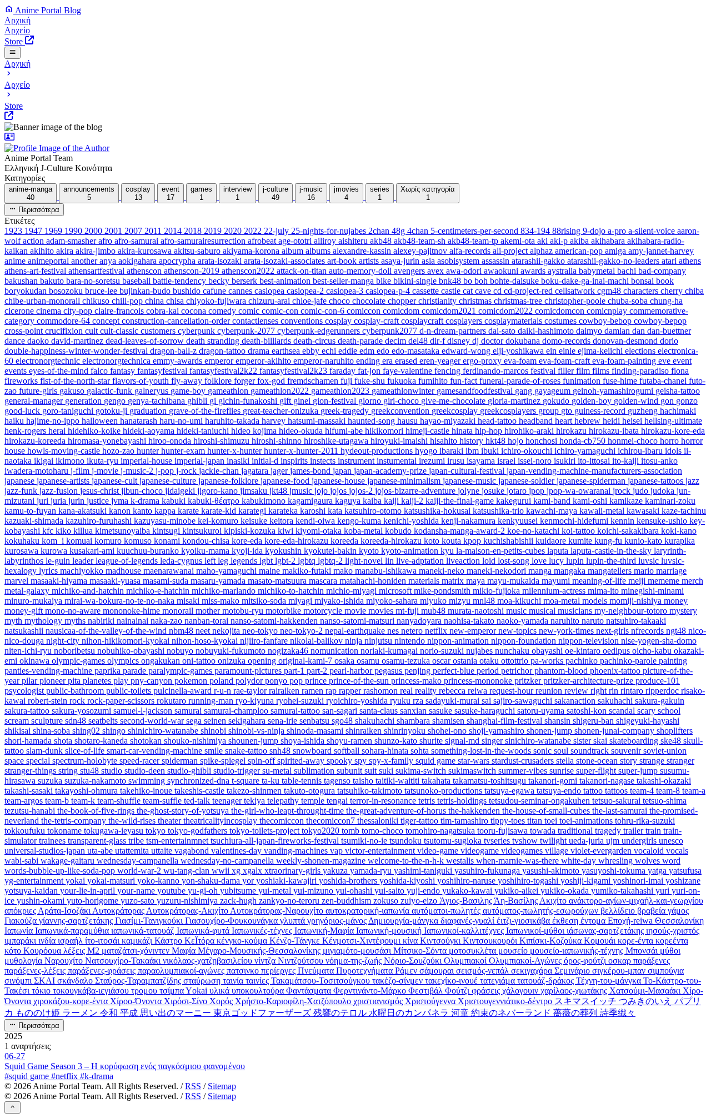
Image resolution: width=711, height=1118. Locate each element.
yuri (663, 890)
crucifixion (65, 330)
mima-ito (604, 590)
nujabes (480, 650)
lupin (576, 560)
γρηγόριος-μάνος (337, 920)
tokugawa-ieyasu (115, 830)
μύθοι (670, 950)
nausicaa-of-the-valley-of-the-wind (107, 630)
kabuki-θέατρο (215, 500)
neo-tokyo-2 (302, 630)
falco (100, 370)
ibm (473, 450)
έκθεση (566, 920)
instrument (357, 460)
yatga (658, 870)
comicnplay (608, 310)
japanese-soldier (527, 480)
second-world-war (153, 720)
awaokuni (502, 270)
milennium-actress (555, 590)
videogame (480, 850)
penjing (418, 670)
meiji (638, 580)
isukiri (566, 460)
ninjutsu (379, 640)
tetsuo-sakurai (617, 800)
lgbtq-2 (331, 560)
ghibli (198, 400)
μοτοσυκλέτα (473, 950)
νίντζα (266, 960)
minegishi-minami (652, 590)
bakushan (22, 280)
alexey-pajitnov (421, 250)
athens (690, 260)
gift (286, 400)
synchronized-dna (199, 780)
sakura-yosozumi (82, 710)
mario (645, 570)
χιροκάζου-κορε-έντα (71, 1001)
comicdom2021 (450, 310)
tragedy (609, 830)
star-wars (475, 760)
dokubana (523, 340)
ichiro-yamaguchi (586, 450)
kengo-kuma (360, 520)
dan (639, 330)
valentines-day (237, 850)
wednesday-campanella (139, 860)
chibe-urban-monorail (43, 300)
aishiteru (354, 240)
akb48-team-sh (421, 240)
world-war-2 (140, 870)
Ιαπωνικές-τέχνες (263, 930)
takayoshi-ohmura (87, 790)
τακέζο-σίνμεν (398, 980)
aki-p (560, 240)
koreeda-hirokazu (392, 540)
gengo (116, 400)
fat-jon (370, 370)
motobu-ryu (244, 610)
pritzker (528, 680)
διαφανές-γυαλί (468, 920)
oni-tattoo (200, 660)
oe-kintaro (584, 650)
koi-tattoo (579, 530)
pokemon (191, 680)
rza (419, 700)
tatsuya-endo (560, 790)
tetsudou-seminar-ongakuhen (540, 800)
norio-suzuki (443, 650)
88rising (567, 230)
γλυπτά (293, 920)
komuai (80, 540)
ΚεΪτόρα (200, 940)
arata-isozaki (221, 260)
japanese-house (339, 480)
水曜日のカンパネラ (410, 1012)
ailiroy (326, 240)
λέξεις (75, 950)
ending (369, 360)
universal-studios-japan (45, 850)
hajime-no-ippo (54, 420)
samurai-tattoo (296, 710)
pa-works (547, 660)
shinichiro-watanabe (164, 730)
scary (647, 710)
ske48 (671, 740)
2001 (114, 230)
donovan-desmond (626, 340)
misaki (189, 600)
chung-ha (666, 300)
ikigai (45, 460)
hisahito (444, 440)
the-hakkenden (475, 810)
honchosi (542, 440)
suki (387, 770)
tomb (352, 830)
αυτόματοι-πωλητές (447, 910)
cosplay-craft (377, 320)
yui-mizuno (314, 890)
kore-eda (248, 540)
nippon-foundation (524, 640)
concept (107, 320)
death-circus (315, 340)
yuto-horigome (94, 900)
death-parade (361, 340)
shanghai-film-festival (505, 720)
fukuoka (402, 380)
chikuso (97, 300)
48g (399, 230)
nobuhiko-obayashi (132, 650)
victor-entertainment (381, 850)
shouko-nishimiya (196, 740)
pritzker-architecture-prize (589, 680)
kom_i (54, 540)
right (599, 690)
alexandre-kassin (363, 250)
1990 (74, 230)
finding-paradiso (641, 370)
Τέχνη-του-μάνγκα (609, 980)
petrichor (517, 670)
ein (552, 350)
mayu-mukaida (514, 580)
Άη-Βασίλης (516, 900)
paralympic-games (181, 670)
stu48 (90, 770)
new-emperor (473, 630)
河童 (461, 1012)
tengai (338, 800)
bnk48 (451, 280)
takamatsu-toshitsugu (490, 780)
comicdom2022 (506, 310)
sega (195, 720)
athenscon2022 (249, 270)
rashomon (381, 690)
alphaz (542, 250)
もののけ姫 (39, 1012)
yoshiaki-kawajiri (287, 880)
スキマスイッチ (586, 1001)
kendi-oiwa (316, 520)
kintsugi (167, 530)
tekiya (255, 800)
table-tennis (303, 780)
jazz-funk (21, 490)
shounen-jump (254, 740)
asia (429, 260)
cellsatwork (576, 290)
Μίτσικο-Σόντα (421, 950)
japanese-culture (168, 480)
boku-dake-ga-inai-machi (586, 280)
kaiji (392, 500)
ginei (303, 400)
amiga (616, 250)
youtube (172, 890)
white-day (579, 860)
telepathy (284, 800)
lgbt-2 (286, 560)
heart (564, 420)
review (577, 690)
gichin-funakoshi (248, 400)
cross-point (24, 330)
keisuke (255, 520)
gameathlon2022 (281, 390)
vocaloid (650, 850)
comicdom (402, 310)
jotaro (518, 490)
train (654, 830)
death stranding (214, 340)
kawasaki (644, 510)
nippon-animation (459, 640)
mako (344, 570)
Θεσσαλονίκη (679, 920)
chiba (694, 290)
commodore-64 (64, 320)
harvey (275, 420)
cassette (426, 290)
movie (356, 610)
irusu (457, 460)
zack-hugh (239, 900)
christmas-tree (519, 300)
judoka (663, 490)
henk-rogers (26, 430)
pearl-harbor (351, 670)
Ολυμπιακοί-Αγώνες (526, 960)
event (682, 360)
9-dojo (595, 230)
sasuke (441, 710)
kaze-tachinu (684, 510)
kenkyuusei (519, 520)
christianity (438, 300)
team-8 (669, 790)
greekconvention (401, 410)
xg (237, 870)
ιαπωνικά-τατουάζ (144, 930)
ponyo (277, 680)
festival (544, 370)
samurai (189, 710)
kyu (448, 550)
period (489, 670)
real (407, 690)
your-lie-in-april (88, 890)
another (85, 260)
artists (370, 260)
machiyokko (83, 570)
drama (260, 350)
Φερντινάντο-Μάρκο (370, 990)
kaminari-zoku (670, 500)
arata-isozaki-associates (285, 260)
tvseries (498, 840)
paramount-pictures (249, 670)
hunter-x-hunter (235, 450)
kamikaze (627, 500)
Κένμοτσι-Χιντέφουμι (362, 940)
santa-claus (379, 710)
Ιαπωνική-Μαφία (325, 930)
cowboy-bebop (606, 320)
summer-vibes (523, 770)
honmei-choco (634, 440)
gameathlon (229, 390)
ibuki (491, 450)
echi (330, 350)
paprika (108, 670)
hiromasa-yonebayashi (108, 440)
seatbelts (104, 720)
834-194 (536, 230)
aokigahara (138, 260)
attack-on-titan (303, 270)
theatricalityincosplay (221, 820)
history (472, 440)
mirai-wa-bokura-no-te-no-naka (120, 600)
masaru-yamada (219, 580)
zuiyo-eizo (419, 900)
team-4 (643, 790)
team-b (58, 800)
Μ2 (94, 950)
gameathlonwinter (404, 390)
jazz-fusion (59, 490)
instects (324, 460)
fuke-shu (370, 380)
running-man (212, 700)
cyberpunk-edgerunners (319, 330)
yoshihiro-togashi (529, 880)
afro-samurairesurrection (204, 240)
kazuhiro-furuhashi (100, 520)
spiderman (181, 760)
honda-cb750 (583, 440)
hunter (149, 450)
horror (692, 440)
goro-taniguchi (69, 410)
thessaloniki (378, 820)
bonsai (643, 280)
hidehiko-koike (95, 430)
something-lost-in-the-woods (482, 750)
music (517, 610)
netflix (437, 630)
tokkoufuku (25, 830)
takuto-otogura (310, 790)
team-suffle (163, 800)
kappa (166, 510)
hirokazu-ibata (615, 430)
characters (641, 290)
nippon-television (589, 640)
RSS (193, 1086)
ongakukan (161, 660)
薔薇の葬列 (576, 1012)
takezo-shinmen (255, 790)
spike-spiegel (224, 760)
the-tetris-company (74, 820)
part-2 (318, 670)
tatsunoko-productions (444, 790)
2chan (380, 230)
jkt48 (279, 490)
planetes (98, 680)
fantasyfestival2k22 (224, 370)
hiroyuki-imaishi (400, 440)
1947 (34, 230)
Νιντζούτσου (302, 960)
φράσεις (487, 990)
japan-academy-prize (391, 470)
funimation (583, 380)
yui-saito (390, 890)
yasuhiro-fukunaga (488, 870)
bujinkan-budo (146, 290)
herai (58, 430)
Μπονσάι (642, 950)
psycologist (25, 690)
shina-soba (52, 730)
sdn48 (76, 720)
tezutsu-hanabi (30, 810)
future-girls (39, 390)
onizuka (233, 660)
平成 (130, 1012)
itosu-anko (659, 460)
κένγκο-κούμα (243, 940)
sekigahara (248, 720)
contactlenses (256, 320)
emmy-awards (178, 360)
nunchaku (513, 650)
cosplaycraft (423, 320)
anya (108, 260)
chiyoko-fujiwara (217, 300)
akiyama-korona (252, 250)
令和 (110, 1012)
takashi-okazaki (664, 780)
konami (168, 540)
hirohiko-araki (530, 430)
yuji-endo (424, 890)
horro (670, 440)
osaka (345, 660)
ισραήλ (71, 940)
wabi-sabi (22, 860)
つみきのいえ (646, 1001)
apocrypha (178, 260)
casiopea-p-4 (388, 290)
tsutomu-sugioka (454, 840)
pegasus (389, 670)
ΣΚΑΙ (45, 980)
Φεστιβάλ (426, 990)
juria (59, 500)
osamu (369, 660)
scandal (623, 710)
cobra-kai (163, 310)
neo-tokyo (261, 630)
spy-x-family (392, 760)
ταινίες (258, 980)
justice (99, 500)
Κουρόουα (43, 950)
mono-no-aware (74, 610)
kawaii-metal (603, 510)
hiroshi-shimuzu (222, 440)
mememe (665, 580)
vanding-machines (297, 850)
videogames (523, 850)
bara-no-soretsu (94, 280)
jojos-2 (362, 490)
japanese (20, 480)
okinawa (35, 660)
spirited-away (302, 760)
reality (427, 690)
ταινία (234, 980)
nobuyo (181, 650)
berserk (245, 280)
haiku (15, 420)
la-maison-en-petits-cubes (501, 550)
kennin (623, 520)
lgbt (267, 560)
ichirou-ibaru (641, 450)
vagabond (192, 850)
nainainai (134, 620)
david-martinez (78, 340)
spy (361, 760)
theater (170, 820)
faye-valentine (408, 370)
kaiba (373, 500)
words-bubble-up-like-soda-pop (60, 870)
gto (567, 410)
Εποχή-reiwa (631, 920)
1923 (14, 230)
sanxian (414, 710)
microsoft (396, 590)
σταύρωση (203, 980)
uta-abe (101, 850)
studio (112, 770)
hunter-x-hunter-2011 (302, 450)
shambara (414, 720)
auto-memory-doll (361, 270)
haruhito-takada (233, 420)
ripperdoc (663, 690)
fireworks (22, 380)
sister (583, 740)
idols (674, 450)
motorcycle (323, 610)
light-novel (365, 560)
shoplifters (675, 730)
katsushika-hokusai (438, 510)
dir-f (438, 340)
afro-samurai (137, 240)
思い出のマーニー (176, 1012)
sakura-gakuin (659, 700)
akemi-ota (518, 240)
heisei (633, 420)
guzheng (644, 410)
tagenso (338, 780)
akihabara (609, 240)
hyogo (427, 450)
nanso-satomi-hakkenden (275, 620)
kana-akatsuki (83, 510)
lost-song (515, 560)
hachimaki (678, 410)
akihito (43, 250)
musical (543, 610)
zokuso (386, 900)
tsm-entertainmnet (178, 840)
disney (459, 340)
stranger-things (31, 770)
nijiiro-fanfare (265, 640)
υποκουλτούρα (259, 990)
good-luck (23, 410)
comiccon (365, 310)
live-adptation (421, 560)
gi (213, 400)
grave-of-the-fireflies (206, 410)
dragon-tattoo (223, 350)
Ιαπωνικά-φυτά (204, 930)
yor (249, 880)
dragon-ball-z (174, 350)
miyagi (301, 600)
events (16, 370)
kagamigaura (311, 500)
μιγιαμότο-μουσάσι (358, 950)
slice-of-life (86, 750)
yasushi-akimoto (552, 870)
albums (319, 250)
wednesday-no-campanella (228, 860)
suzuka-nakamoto (96, 780)
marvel (17, 580)
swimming (147, 780)
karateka (284, 510)
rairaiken (285, 690)
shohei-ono (448, 730)
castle (452, 290)
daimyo (590, 330)
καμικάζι (138, 940)
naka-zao (167, 620)
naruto (594, 620)
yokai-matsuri (112, 880)
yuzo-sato (139, 900)
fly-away (187, 380)
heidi (612, 420)
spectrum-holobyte (85, 760)
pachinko (582, 660)
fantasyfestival (163, 370)
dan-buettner (669, 330)
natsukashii (25, 630)
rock (78, 700)
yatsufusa (685, 870)
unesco (671, 840)
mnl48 (485, 600)
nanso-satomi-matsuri (358, 620)
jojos (339, 490)
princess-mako (417, 680)
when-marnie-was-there (518, 860)
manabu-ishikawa (387, 570)
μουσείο (514, 950)
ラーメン (81, 1012)
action (34, 240)
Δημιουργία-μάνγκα (404, 920)
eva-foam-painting (625, 360)
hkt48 (496, 440)
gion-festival (335, 400)
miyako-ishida (340, 600)
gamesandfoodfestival (476, 390)
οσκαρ (620, 960)
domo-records (567, 340)
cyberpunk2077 (390, 330)
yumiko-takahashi (623, 890)
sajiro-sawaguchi (523, 700)
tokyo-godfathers (198, 830)
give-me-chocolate (454, 400)
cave (484, 290)
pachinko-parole (629, 660)
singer (493, 740)
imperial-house (147, 460)
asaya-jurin (401, 260)
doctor (493, 340)
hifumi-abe (345, 430)
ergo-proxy (483, 360)
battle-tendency (180, 280)
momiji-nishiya (636, 600)
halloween (101, 420)
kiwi (287, 530)
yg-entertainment (35, 880)
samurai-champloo (237, 710)
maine (270, 570)
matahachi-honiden (373, 580)
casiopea (270, 290)
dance (15, 340)
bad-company (662, 270)
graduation (149, 410)
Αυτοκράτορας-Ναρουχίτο (278, 910)
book (665, 280)
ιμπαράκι (21, 940)
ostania (466, 660)
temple (314, 800)
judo (641, 490)
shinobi (214, 730)
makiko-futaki (307, 570)
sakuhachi (616, 700)
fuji (347, 380)
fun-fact (464, 380)
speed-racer (140, 760)
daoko (39, 340)
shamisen (449, 720)
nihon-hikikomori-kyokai (127, 640)
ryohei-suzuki (301, 700)
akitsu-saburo (198, 250)
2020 (234, 230)
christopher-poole (576, 300)
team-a (693, 790)
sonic (543, 750)
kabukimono (265, 500)
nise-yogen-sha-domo (659, 640)
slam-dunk (45, 750)
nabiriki (102, 620)
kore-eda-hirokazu (297, 540)
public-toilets (129, 690)
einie (568, 350)
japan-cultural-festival (468, 470)
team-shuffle (120, 800)
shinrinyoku (406, 730)
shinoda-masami (316, 730)
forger (245, 380)
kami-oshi (591, 500)
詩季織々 (617, 1012)
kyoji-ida (248, 550)
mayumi (557, 580)
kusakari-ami (93, 550)
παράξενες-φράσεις (103, 970)
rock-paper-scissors (122, 700)
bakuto (53, 280)
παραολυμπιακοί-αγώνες (182, 970)
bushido (188, 290)
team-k (84, 800)
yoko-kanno (159, 880)
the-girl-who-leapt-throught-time (288, 810)
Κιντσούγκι (441, 940)
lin (390, 560)
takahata (437, 780)
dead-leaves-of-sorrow (146, 340)
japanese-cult (115, 480)
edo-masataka (417, 350)
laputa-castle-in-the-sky (612, 550)
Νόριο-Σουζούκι (414, 960)
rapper (351, 690)
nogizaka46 (289, 650)
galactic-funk (110, 390)
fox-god (272, 380)
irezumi (433, 460)
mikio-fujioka (497, 590)
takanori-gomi (553, 780)
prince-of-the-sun (360, 680)
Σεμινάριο (573, 970)
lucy (557, 560)
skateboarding (634, 740)
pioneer (53, 680)
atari (670, 260)
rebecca (453, 690)
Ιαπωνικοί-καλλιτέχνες (465, 930)
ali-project (511, 250)
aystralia (563, 270)
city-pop (78, 310)
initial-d (266, 460)
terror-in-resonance (384, 800)
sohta (420, 750)
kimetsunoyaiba (123, 530)
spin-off (262, 760)
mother (209, 610)
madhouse (124, 570)
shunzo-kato (396, 740)
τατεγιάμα (498, 980)
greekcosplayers (509, 410)
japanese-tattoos (656, 480)
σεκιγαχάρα (532, 970)
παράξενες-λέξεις (36, 970)
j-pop (166, 470)
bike (384, 280)
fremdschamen (314, 380)
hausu (408, 420)
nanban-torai (207, 620)
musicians (576, 610)
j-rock (187, 470)
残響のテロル (341, 1012)
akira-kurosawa (146, 250)
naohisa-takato (470, 620)
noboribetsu (75, 650)
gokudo (557, 400)
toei (551, 820)
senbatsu (315, 720)
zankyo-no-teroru (290, 900)
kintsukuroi (203, 530)
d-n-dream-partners (453, 330)
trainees (53, 840)
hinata (463, 430)
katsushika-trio (499, 510)
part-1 (295, 670)
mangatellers (611, 570)
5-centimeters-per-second (475, 230)
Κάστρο (169, 940)
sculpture (48, 720)
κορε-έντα (636, 940)
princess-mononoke (479, 680)
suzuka (51, 780)
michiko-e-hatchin (159, 590)
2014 (174, 230)
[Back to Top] (12, 1107)
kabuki (175, 500)
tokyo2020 (322, 830)
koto (433, 540)
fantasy (123, 370)
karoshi (314, 510)
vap (337, 850)
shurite (432, 740)
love (540, 560)
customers (159, 330)
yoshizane (682, 880)
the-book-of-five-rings (97, 810)
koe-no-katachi (534, 530)
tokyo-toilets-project (265, 830)
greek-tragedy (346, 410)
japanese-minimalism (405, 480)
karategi (253, 510)
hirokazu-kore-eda (673, 430)
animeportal (49, 260)
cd (498, 290)
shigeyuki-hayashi (647, 720)
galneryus (152, 390)
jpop (538, 490)
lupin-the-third (612, 560)
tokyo (157, 830)
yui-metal (275, 890)
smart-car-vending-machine (155, 750)
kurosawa (22, 550)
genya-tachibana (157, 400)
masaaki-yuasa (116, 580)
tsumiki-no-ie (365, 840)
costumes (561, 320)
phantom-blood (562, 670)
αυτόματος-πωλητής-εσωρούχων (541, 910)
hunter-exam (184, 450)
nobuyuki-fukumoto (232, 650)
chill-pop (128, 300)
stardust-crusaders (524, 760)
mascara (324, 580)
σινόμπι (19, 980)
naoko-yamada (523, 620)
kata (336, 510)
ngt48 (677, 630)
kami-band (553, 500)
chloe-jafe (310, 300)
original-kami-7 (306, 660)
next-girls (613, 630)
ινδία (48, 940)
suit (371, 770)
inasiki (239, 460)
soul (562, 750)
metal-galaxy (28, 590)
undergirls (640, 840)
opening (263, 660)
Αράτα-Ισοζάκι (65, 910)
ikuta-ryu (104, 460)
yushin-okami (42, 900)
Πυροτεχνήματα (365, 970)
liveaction (464, 560)
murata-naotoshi (477, 610)
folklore (219, 380)
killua (84, 530)
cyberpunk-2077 (247, 330)
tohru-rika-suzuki (645, 820)
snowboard (313, 750)
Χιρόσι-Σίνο (186, 1001)
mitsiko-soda (265, 600)
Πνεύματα (317, 970)
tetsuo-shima (665, 800)
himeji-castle (428, 430)
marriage (671, 570)
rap (332, 690)
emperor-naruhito (324, 360)
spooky (340, 760)
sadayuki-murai (453, 700)
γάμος (678, 910)
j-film (81, 470)
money (676, 600)
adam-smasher (72, 240)
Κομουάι (601, 940)
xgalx (253, 870)
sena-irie (283, 720)
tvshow (526, 840)
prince (317, 680)
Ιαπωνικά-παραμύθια (73, 930)
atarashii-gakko (539, 260)
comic (250, 310)
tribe (137, 840)
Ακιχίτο (554, 900)
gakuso (73, 390)
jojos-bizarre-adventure (416, 490)
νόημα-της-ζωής (355, 960)
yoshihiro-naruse (467, 880)
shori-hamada (29, 740)
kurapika (679, 540)
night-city (64, 640)
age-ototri (296, 240)
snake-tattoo (247, 750)
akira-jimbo (97, 250)
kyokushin (284, 550)
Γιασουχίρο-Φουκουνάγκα (232, 920)
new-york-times (567, 630)
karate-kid (219, 510)
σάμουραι (437, 970)
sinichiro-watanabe (539, 740)
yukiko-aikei (517, 890)
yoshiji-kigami (586, 880)
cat (469, 290)
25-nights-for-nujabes (329, 230)
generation (84, 400)
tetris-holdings (463, 800)
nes (394, 630)
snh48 (281, 750)
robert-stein (48, 700)
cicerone (20, 310)
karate (189, 510)
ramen (314, 690)
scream (17, 720)
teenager (228, 800)
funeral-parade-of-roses (521, 380)
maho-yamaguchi (227, 570)
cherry (672, 290)
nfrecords (648, 630)
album (294, 250)
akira (66, 250)
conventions (303, 320)
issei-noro (536, 460)
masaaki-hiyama (60, 580)
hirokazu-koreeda (36, 440)
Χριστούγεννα (431, 1001)
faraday (343, 370)
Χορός (222, 1001)
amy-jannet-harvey (661, 250)
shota (64, 740)
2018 (194, 230)
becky (220, 280)
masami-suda (167, 580)
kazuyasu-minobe (166, 520)
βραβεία (652, 910)
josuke (494, 490)
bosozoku (67, 290)
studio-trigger (237, 770)
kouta (452, 540)
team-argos (24, 800)
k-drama (146, 500)
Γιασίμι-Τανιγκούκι (150, 920)
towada (544, 830)
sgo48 (343, 720)
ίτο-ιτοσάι (103, 940)
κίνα (411, 940)
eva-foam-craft (565, 360)
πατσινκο (244, 970)
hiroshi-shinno (278, 440)
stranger (680, 760)
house (15, 450)
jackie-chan (220, 470)
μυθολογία (24, 960)
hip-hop (489, 430)
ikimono (71, 460)
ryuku (401, 700)
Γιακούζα (21, 920)
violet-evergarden (602, 850)
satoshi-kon (588, 710)
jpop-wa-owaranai (580, 490)
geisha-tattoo (677, 390)
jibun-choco (143, 490)
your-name (137, 890)
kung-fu (609, 540)
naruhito (566, 620)
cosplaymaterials (514, 320)
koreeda (345, 540)
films (602, 370)
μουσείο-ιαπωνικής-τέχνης (577, 950)
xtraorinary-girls (293, 870)
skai (601, 740)
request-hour (512, 690)
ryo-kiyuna (256, 700)
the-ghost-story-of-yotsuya (184, 810)
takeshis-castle (200, 790)
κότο (13, 950)
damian (618, 330)
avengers (410, 270)
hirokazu (572, 430)
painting (673, 660)
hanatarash (139, 420)
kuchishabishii (509, 540)
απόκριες (21, 910)
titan (535, 820)
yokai (76, 880)
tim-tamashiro (465, 820)
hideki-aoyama (150, 430)
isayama (482, 460)
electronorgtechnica (117, 360)
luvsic (649, 560)
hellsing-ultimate (673, 420)
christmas (476, 300)
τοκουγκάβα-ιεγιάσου (92, 990)
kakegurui (514, 500)
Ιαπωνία (19, 930)
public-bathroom (76, 690)
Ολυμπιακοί (466, 960)
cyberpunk (197, 330)
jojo (322, 490)
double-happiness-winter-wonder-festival (77, 350)
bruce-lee (102, 290)
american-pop (580, 250)
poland (222, 680)
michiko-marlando (225, 590)
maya (476, 580)
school (669, 710)
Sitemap (222, 1086)
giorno (370, 400)
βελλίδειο (618, 910)
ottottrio (515, 660)
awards (534, 270)
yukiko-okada (565, 890)
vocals (677, 850)
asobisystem (459, 260)
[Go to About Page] (355, 142)
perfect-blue (455, 670)
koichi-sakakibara (629, 530)
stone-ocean (598, 760)
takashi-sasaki (29, 790)
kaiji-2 (413, 500)
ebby (312, 350)
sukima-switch (421, 770)
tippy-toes (508, 820)
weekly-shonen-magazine (322, 860)
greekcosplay (456, 410)
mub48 (434, 610)
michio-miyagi (352, 590)
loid (490, 560)
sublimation (315, 770)
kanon (121, 510)
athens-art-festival (36, 270)
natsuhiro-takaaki (636, 620)
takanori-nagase (608, 780)
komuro (109, 540)
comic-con (281, 310)
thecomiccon (282, 820)
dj (476, 340)
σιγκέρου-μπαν (620, 970)
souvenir (627, 750)
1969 (54, 230)
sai (487, 700)
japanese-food (286, 480)
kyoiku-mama (206, 550)
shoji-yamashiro (498, 730)
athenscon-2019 (193, 270)
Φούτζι (458, 990)
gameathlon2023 (341, 390)
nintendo (410, 640)
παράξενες (651, 960)
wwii (222, 870)
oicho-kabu (653, 650)
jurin (77, 500)
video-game (438, 850)
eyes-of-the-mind (60, 370)
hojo (516, 440)
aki (543, 240)
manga (541, 570)
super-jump (639, 770)
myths (76, 620)
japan (343, 470)
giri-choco (402, 400)
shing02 (87, 730)
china (155, 300)
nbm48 (182, 630)
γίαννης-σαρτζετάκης (77, 920)
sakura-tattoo (28, 710)
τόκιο (42, 990)
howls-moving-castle (64, 450)
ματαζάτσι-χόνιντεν (137, 950)
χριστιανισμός (379, 1001)
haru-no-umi (182, 420)
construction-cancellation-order (177, 320)
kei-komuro (219, 520)
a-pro (618, 230)
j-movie (106, 470)
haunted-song (372, 420)
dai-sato (503, 330)
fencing (448, 370)
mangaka (571, 570)
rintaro (632, 690)
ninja (354, 640)
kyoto (370, 550)
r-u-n (223, 690)
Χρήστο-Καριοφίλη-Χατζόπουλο (294, 1001)
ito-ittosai (595, 460)
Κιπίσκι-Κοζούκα (551, 940)
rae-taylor (251, 690)
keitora (282, 520)
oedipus (617, 650)
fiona (680, 370)
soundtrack (590, 750)
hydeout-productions (378, 450)
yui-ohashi (355, 890)
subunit (350, 770)
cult (92, 330)
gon (668, 400)
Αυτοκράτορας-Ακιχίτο (188, 910)
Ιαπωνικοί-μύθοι (536, 930)
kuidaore (551, 540)
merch (692, 580)
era (388, 360)
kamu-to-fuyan (31, 510)
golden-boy (593, 400)
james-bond (311, 470)
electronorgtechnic (49, 360)
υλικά (220, 990)
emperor (220, 360)
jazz (692, 480)
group (549, 410)
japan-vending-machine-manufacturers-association (594, 470)
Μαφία (185, 950)
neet (204, 630)
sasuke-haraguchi (485, 710)
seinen (216, 720)
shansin (558, 720)
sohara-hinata (386, 750)
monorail (179, 610)
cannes (241, 290)
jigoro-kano (218, 490)
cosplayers (464, 320)
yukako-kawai (468, 890)
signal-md (463, 740)
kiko (64, 530)
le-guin (59, 560)
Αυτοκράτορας (119, 910)
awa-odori (465, 270)
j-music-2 (138, 470)
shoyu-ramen (350, 740)
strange (653, 760)
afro (106, 240)
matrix (454, 580)
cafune (215, 290)
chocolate (370, 300)
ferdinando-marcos (496, 370)
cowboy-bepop (660, 320)
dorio (669, 340)
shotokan (147, 740)
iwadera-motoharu (37, 470)
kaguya (349, 500)
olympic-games (79, 660)
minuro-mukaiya (34, 600)
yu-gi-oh (204, 890)
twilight (554, 840)
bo (468, 280)
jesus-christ (100, 490)
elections (641, 350)
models (595, 600)
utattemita (133, 850)
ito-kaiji (626, 460)
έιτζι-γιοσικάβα (524, 920)
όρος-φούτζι (586, 960)
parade (135, 670)
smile (214, 750)
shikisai (18, 730)
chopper (403, 300)
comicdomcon (561, 310)
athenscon (145, 270)
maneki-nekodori (497, 570)
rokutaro (172, 700)
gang (524, 390)
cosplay (339, 320)
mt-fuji (408, 610)
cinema (49, 310)
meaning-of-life (600, 580)
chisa (176, 300)
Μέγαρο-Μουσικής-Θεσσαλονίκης (260, 950)
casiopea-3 (345, 290)
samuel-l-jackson (143, 710)
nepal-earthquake (356, 630)
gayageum (553, 390)
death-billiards (267, 340)
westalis (461, 860)
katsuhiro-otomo (374, 510)
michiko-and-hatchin (89, 590)
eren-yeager (441, 360)
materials (425, 580)
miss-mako (222, 600)
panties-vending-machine (49, 670)
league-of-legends (128, 560)
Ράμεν (407, 970)
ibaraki (452, 450)
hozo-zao (119, 450)
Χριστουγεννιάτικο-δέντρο (506, 1001)
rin (614, 690)
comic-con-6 (324, 310)
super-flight (597, 770)
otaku (490, 660)
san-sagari (340, 710)
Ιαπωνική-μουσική (390, 930)
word (671, 860)
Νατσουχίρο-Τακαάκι (124, 960)
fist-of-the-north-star (76, 380)
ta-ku (272, 780)
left (211, 560)
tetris (427, 800)
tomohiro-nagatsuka (441, 830)
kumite (581, 540)
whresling (616, 860)
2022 (254, 230)
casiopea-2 (306, 290)
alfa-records (471, 250)
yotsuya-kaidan (32, 890)
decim (396, 340)
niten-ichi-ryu (29, 650)
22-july (277, 230)
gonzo (687, 400)
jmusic (301, 490)
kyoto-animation (410, 550)
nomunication (335, 650)
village (557, 850)
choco (340, 300)
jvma (121, 500)
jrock (623, 490)
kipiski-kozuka (251, 530)
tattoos (617, 790)
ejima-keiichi (601, 350)
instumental (398, 460)
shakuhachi (376, 720)
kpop (473, 540)
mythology (44, 620)
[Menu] (12, 53)
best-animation (286, 280)
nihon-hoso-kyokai (206, 640)
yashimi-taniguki (424, 870)
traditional (576, 830)
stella (566, 760)
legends (245, 560)
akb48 (382, 240)
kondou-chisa (207, 540)
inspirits (295, 460)
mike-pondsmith (443, 590)
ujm (614, 840)
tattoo (594, 790)
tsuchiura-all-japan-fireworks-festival (276, 840)
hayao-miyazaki (449, 420)
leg (224, 560)
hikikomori (385, 430)
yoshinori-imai (639, 880)
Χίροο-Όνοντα (137, 1001)
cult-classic (120, 330)
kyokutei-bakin (331, 550)
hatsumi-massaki (318, 420)
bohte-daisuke (515, 280)
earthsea (287, 350)
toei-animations (587, 820)
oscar (442, 660)
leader (84, 560)
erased (407, 360)
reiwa (478, 690)
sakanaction (576, 700)
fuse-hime (621, 380)
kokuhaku (23, 540)
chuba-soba (629, 300)
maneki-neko (443, 570)
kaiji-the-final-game (460, 500)
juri (44, 500)
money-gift (24, 610)
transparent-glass (98, 840)
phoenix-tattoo (616, 670)
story (629, 760)
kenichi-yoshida (412, 520)
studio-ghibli (190, 770)
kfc (49, 530)
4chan (418, 230)
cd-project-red (529, 290)
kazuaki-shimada (35, 520)
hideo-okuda (302, 430)
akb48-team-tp (474, 240)
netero (413, 630)
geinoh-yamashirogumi (614, 390)
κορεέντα (671, 940)
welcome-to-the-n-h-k (407, 860)
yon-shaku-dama (212, 880)
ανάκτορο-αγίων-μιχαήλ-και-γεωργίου (636, 900)
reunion (549, 690)
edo (384, 350)
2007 (134, 230)
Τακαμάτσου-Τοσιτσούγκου (321, 980)
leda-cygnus (182, 560)
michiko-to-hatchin (292, 590)
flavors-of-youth (141, 380)
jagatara (256, 470)
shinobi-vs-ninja (257, 730)
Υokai (197, 990)
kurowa (55, 550)
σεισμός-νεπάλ (483, 970)
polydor (250, 680)
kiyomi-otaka (320, 530)
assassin (497, 260)
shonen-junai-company (615, 730)
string (69, 770)
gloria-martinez (515, 400)
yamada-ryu (372, 870)
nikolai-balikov (317, 640)
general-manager (34, 400)
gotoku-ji (112, 410)
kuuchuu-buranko (149, 550)
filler (567, 370)
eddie (348, 350)
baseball (137, 280)
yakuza (336, 870)
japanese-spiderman (592, 480)
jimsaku (254, 490)
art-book (343, 260)
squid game (436, 760)
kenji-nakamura (469, 520)
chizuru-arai (270, 300)
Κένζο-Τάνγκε (295, 940)
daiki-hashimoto (547, 330)
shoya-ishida (304, 740)
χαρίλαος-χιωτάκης (574, 990)
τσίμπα (172, 990)
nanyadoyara (420, 620)
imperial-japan (200, 460)
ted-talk (198, 800)
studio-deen (145, 770)
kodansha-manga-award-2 (460, 530)
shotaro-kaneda (102, 740)
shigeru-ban (594, 720)
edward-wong (467, 350)
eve (665, 360)
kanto (143, 510)
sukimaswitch (473, 770)
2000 (94, 230)
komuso (139, 540)
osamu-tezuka (407, 660)
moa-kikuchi (520, 600)
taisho (364, 780)
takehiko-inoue (147, 790)
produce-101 (657, 680)
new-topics (518, 630)
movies (381, 610)
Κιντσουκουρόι (491, 940)
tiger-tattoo (420, 820)
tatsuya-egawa (510, 790)
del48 (419, 340)
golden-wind (637, 400)
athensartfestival (97, 270)
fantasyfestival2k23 (294, 370)
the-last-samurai (620, 810)
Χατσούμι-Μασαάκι (646, 990)
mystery (683, 610)
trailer (634, 830)
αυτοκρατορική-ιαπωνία (369, 910)
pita (75, 680)
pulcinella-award (183, 690)
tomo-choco (383, 830)
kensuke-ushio (663, 520)
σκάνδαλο (76, 980)
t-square (247, 780)
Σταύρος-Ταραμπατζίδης (139, 980)
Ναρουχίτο (64, 960)
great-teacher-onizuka (282, 410)
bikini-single (416, 280)
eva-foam (521, 360)
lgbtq (308, 560)
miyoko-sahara (393, 600)
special (39, 760)
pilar (30, 680)
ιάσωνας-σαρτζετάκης (606, 930)
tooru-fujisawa (503, 830)
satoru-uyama (542, 710)
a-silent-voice (652, 230)
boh (482, 280)
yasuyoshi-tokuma (615, 870)
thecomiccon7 (331, 820)
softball (348, 750)
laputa (558, 550)
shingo (115, 730)
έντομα (594, 920)
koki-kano (679, 530)
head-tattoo (498, 420)
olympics (124, 660)
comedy (223, 310)
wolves (648, 860)
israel (507, 460)
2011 (154, 230)
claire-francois (120, 310)
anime (16, 260)
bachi (627, 270)
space (15, 760)
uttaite (162, 850)
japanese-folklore (229, 480)
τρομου (145, 990)
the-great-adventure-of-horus (397, 810)
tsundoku (406, 840)
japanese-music (470, 480)
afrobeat (263, 240)
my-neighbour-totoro (631, 610)
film (584, 370)
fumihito (434, 380)
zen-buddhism (347, 900)
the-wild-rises (133, 820)
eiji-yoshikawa (519, 350)
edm (368, 350)
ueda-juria (587, 840)
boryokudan (26, 290)
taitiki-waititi (398, 780)
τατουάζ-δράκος (546, 980)
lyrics (49, 570)
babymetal (598, 270)
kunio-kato (644, 540)
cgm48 (610, 290)
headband (537, 420)
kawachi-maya (552, 510)
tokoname (65, 830)
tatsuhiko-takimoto (370, 790)
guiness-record (601, 410)
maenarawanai (169, 570)
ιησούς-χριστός (672, 930)
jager (280, 470)
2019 (214, 230)
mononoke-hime (132, 610)
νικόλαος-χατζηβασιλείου (208, 960)
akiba (580, 240)
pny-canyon (152, 680)
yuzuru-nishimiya (188, 900)
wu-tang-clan (187, 870)
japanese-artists (64, 480)
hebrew (588, 420)
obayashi (548, 650)
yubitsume (239, 890)
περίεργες (279, 970)
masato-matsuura (278, 580)
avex (436, 270)
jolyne (470, 490)
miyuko (434, 600)
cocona (194, 310)
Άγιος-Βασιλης (466, 900)
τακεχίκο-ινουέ (452, 980)
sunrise (562, 770)
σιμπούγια (666, 970)
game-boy (189, 390)
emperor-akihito (264, 360)
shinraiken (365, 730)
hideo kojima (255, 430)
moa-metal (562, 600)
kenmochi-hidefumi (575, 520)
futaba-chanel (664, 380)
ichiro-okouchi (527, 450)
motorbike (284, 610)
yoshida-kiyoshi (408, 880)
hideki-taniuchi (204, 430)
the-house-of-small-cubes (547, 810)
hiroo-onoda (170, 440)
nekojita (227, 630)
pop (297, 680)
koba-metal (364, 530)
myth (14, 620)
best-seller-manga (344, 280)
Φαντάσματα (309, 990)
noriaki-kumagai (390, 650)
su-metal (278, 770)
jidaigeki (181, 490)
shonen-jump (550, 730)
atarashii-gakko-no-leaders (614, 260)
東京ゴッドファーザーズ (263, 1012)
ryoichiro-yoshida (358, 700)
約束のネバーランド (512, 1012)
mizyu (461, 600)
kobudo (399, 530)
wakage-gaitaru (69, 860)
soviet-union (665, 750)
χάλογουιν (521, 990)
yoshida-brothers (349, 880)
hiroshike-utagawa (337, 440)
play (122, 680)
